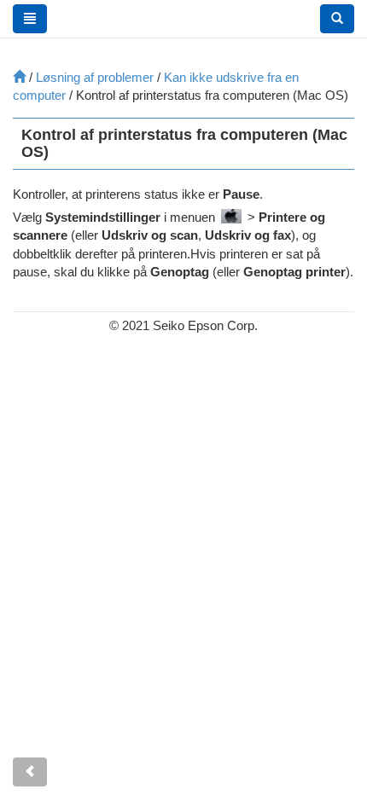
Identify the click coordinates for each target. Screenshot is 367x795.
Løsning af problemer (95, 77)
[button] (337, 18)
